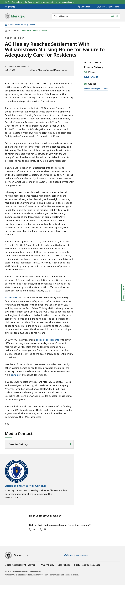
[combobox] (86, 16)
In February (11, 297)
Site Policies (64, 564)
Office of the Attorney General (22, 25)
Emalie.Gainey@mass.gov (96, 88)
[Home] (6, 24)
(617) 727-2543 (91, 77)
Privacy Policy (47, 564)
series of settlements (47, 339)
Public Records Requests (87, 564)
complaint (16, 374)
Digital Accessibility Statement (20, 564)
